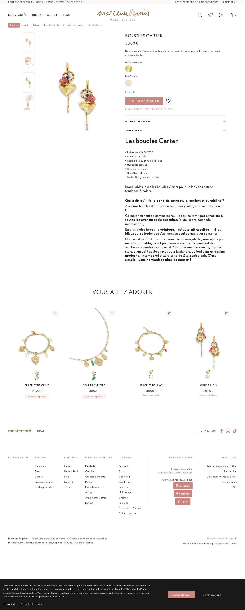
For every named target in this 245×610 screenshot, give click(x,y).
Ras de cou (125, 481)
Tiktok (184, 501)
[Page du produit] (36, 344)
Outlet (52, 14)
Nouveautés (17, 14)
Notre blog (230, 471)
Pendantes (91, 466)
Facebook (184, 493)
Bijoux (36, 14)
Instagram (230, 2)
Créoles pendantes (74, 25)
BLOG (66, 14)
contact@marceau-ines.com (175, 472)
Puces (88, 481)
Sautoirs (123, 487)
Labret (68, 466)
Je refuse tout (212, 595)
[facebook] (221, 431)
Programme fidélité (186, 2)
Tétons (68, 487)
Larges (39, 476)
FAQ (234, 487)
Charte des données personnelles (88, 538)
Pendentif (124, 466)
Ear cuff (89, 502)
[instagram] (228, 431)
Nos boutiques (209, 2)
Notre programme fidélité (222, 466)
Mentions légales (17, 538)
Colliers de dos (127, 513)
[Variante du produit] (37, 374)
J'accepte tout (181, 595)
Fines (38, 471)
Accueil (24, 25)
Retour (15, 25)
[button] (32, 604)
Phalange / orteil (44, 487)
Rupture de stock (151, 395)
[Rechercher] (200, 15)
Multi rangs (125, 492)
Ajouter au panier (144, 101)
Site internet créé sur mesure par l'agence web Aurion (210, 543)
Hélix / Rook (71, 471)
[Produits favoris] (211, 15)
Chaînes (123, 497)
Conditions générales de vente (48, 538)
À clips (89, 492)
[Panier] (232, 15)
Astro (122, 471)
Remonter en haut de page (220, 538)
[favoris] (168, 101)
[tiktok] (233, 431)
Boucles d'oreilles (52, 25)
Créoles (89, 471)
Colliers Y (124, 476)
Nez (66, 476)
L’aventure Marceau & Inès (222, 476)
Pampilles (40, 466)
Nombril (69, 481)
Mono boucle (92, 487)
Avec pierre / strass (46, 481)
